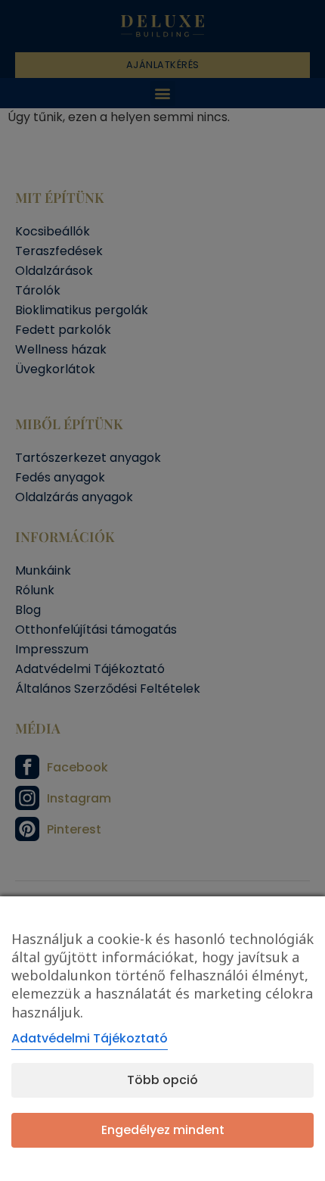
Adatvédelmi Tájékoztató (89, 1038)
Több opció (162, 1080)
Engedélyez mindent (162, 1130)
